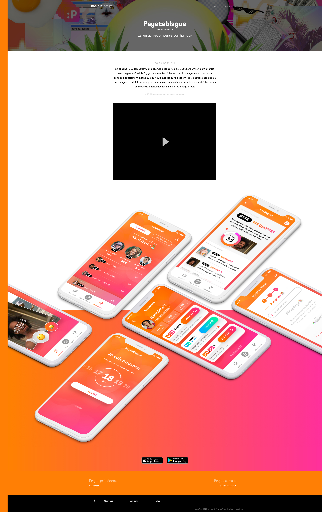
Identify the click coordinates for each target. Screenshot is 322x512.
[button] (165, 141)
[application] (164, 141)
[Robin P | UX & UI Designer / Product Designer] (101, 6)
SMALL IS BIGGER (167, 30)
